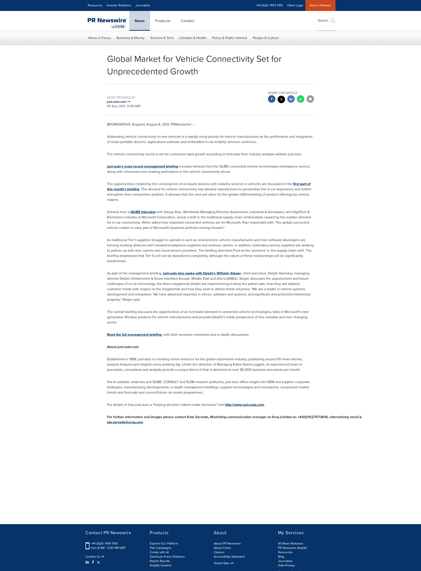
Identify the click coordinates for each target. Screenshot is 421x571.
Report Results (160, 561)
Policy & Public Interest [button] (229, 37)
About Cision (222, 548)
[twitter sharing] (281, 100)
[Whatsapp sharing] (300, 99)
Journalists (143, 5)
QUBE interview (142, 211)
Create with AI (159, 552)
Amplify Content (160, 565)
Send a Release (320, 5)
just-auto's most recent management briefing (142, 166)
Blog (281, 556)
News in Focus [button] (99, 37)
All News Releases (290, 543)
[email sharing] (310, 99)
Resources (95, 5)
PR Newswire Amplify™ (293, 548)
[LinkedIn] (88, 562)
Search (323, 20)
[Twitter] (98, 562)
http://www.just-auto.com (244, 404)
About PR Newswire (227, 543)
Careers (219, 552)
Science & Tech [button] (162, 37)
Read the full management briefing (134, 334)
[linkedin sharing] (291, 99)
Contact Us (93, 557)
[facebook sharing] (271, 99)
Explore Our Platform (164, 543)
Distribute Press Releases (167, 556)
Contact (187, 21)
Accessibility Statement (229, 556)
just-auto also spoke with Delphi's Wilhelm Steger (202, 273)
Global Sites (222, 563)
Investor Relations (119, 5)
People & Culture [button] (266, 37)
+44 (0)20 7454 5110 (104, 543)
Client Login (295, 5)
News (140, 21)
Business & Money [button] (130, 37)
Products (162, 21)
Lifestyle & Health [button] (192, 37)
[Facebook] (93, 562)
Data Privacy (286, 565)
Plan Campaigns (160, 548)
